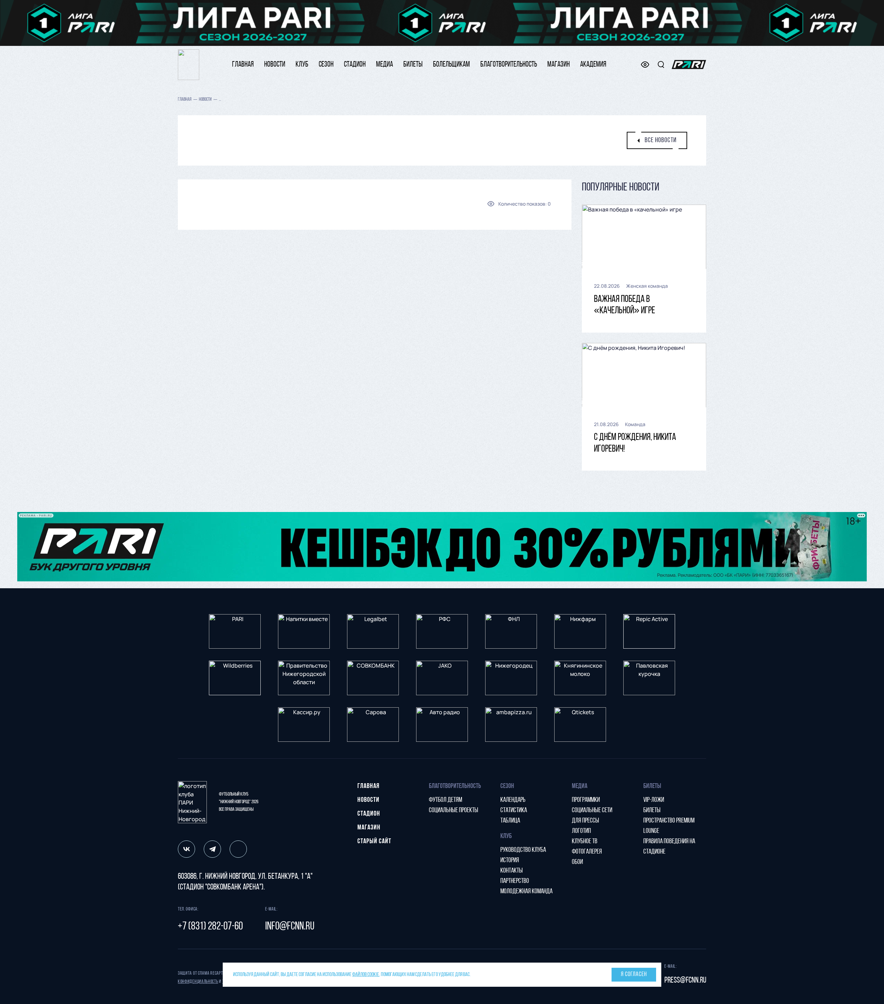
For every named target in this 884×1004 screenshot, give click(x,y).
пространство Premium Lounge (668, 826)
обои (577, 862)
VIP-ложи (653, 800)
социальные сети (592, 810)
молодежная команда (526, 891)
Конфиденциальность (198, 981)
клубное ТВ (584, 841)
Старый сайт (374, 841)
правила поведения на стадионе (669, 846)
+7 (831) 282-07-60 (210, 926)
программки (586, 800)
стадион (355, 65)
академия (593, 65)
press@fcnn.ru (685, 980)
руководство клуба (523, 850)
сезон (326, 65)
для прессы (585, 820)
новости (274, 65)
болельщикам (451, 65)
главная (243, 65)
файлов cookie (365, 974)
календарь (513, 800)
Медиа (384, 65)
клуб (302, 65)
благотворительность (508, 65)
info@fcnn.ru (289, 926)
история (509, 860)
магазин (558, 65)
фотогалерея (587, 851)
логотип (581, 831)
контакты (511, 870)
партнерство (514, 881)
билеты (413, 65)
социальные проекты (453, 810)
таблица (510, 820)
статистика (513, 810)
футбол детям (445, 800)
